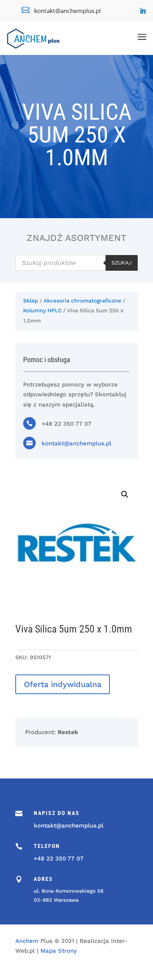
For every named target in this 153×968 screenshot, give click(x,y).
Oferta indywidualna (62, 684)
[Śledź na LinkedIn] (143, 11)
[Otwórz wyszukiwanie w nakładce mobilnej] (76, 263)
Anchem (26, 940)
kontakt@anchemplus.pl (76, 443)
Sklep (30, 300)
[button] (125, 494)
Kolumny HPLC (42, 310)
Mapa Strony (58, 950)
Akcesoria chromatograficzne (82, 300)
